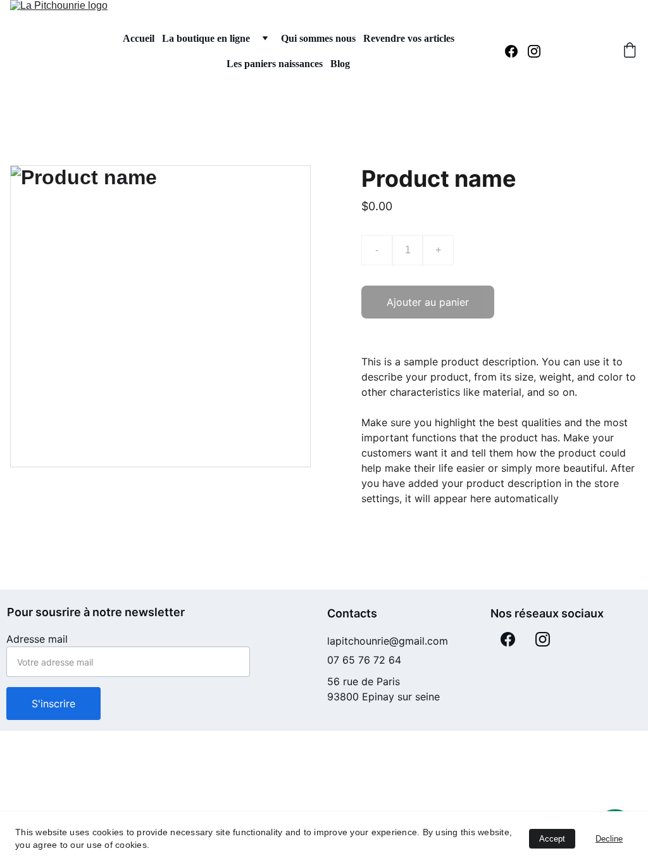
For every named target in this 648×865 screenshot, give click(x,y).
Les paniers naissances (275, 63)
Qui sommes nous (318, 38)
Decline (609, 838)
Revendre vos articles (408, 38)
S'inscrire (53, 703)
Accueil (138, 38)
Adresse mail (37, 639)
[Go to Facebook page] (516, 51)
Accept (552, 838)
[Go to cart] (629, 51)
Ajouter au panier (428, 302)
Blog (340, 63)
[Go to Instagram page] (534, 51)
